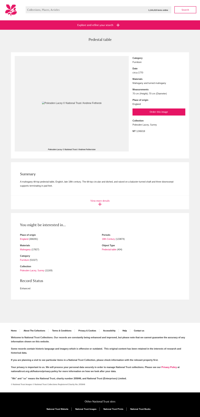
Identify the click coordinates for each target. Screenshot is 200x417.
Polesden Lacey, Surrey (32, 270)
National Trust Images (85, 409)
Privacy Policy (169, 367)
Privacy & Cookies (87, 330)
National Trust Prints (113, 409)
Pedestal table (109, 249)
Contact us (139, 330)
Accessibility (109, 330)
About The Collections (34, 330)
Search (185, 9)
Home (14, 330)
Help (124, 330)
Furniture (24, 260)
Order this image (159, 111)
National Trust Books (140, 409)
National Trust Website (57, 409)
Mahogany (25, 249)
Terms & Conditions (61, 330)
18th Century (108, 239)
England (24, 239)
